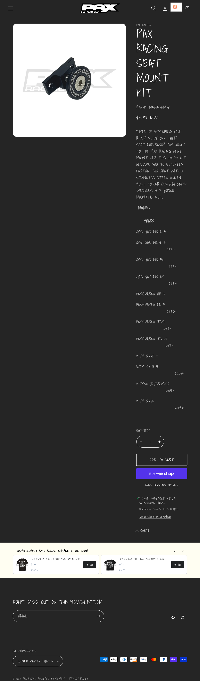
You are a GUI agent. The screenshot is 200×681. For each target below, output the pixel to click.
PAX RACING (29, 678)
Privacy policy (78, 679)
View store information (155, 516)
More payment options (162, 485)
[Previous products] (174, 551)
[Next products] (183, 551)
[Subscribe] (98, 616)
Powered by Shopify (51, 678)
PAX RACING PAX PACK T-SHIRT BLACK (142, 559)
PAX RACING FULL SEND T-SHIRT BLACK (55, 559)
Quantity (143, 430)
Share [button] (144, 531)
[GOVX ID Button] (176, 7)
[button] (10, 8)
